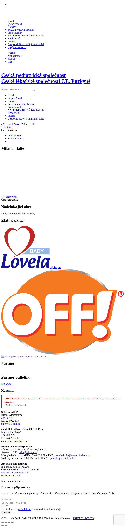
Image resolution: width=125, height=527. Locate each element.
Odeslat (6, 512)
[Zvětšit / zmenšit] (12, 522)
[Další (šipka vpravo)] (6, 525)
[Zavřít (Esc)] (2, 522)
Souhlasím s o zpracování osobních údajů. (33, 509)
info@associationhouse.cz (14, 472)
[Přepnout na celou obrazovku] (9, 522)
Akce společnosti (11, 124)
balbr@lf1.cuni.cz (10, 423)
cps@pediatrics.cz (81, 493)
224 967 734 (7, 417)
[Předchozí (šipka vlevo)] (2, 525)
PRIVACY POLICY (83, 518)
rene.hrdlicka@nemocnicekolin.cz (72, 455)
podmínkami (24, 509)
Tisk (3, 127)
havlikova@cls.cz (18, 441)
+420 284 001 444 (10, 475)
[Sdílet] (6, 522)
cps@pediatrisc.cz (17, 47)
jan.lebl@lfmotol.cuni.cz (63, 458)
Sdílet (9, 127)
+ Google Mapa (9, 196)
